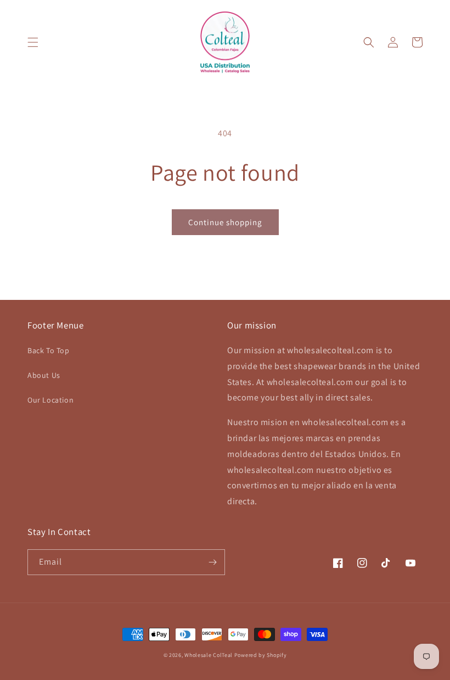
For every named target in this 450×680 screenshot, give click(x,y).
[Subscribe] (212, 562)
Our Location (50, 400)
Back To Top (48, 350)
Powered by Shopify (260, 655)
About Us (43, 375)
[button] (33, 42)
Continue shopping (225, 222)
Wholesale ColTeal (208, 655)
